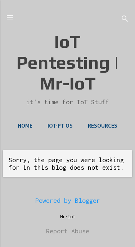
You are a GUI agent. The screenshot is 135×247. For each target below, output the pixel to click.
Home (25, 125)
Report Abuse (67, 231)
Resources (102, 125)
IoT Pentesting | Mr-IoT (68, 62)
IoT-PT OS (60, 125)
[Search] (125, 20)
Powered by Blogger (67, 200)
